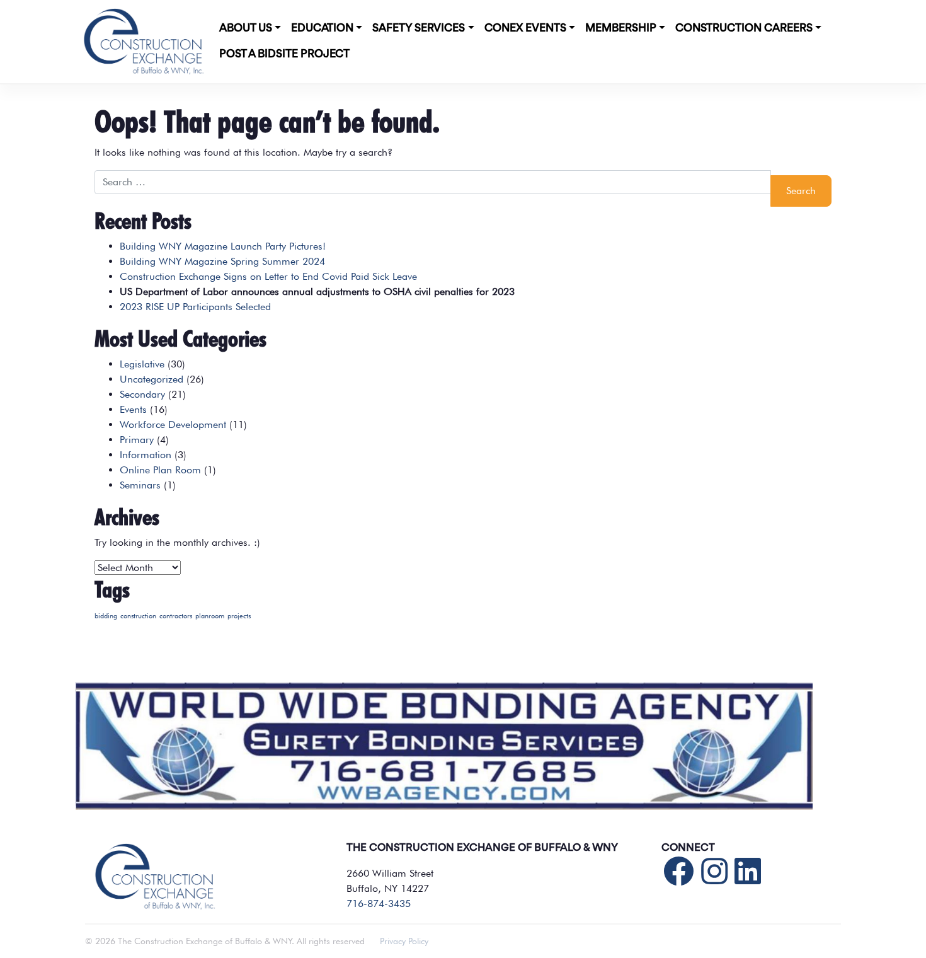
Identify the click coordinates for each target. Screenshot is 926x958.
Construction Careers (744, 28)
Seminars (140, 485)
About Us (245, 28)
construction (138, 616)
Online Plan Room (160, 470)
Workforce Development (173, 424)
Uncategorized (151, 379)
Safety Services (418, 28)
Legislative (142, 364)
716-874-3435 (378, 903)
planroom (209, 616)
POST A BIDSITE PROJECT (284, 54)
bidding (105, 616)
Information (145, 455)
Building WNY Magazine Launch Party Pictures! (223, 246)
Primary (137, 440)
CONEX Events (525, 28)
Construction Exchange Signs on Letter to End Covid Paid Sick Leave (268, 276)
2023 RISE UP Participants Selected (195, 307)
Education (322, 28)
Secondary (142, 394)
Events (133, 409)
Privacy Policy (404, 941)
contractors (175, 616)
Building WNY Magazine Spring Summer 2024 (222, 261)
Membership (620, 28)
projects (239, 616)
